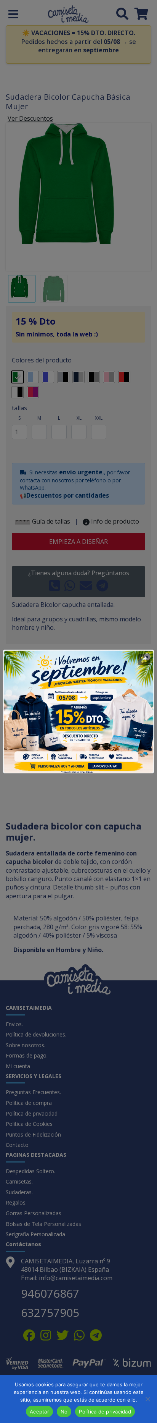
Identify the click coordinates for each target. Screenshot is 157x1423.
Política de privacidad (105, 1411)
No (64, 1411)
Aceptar (39, 1411)
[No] (147, 1399)
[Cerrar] (144, 659)
